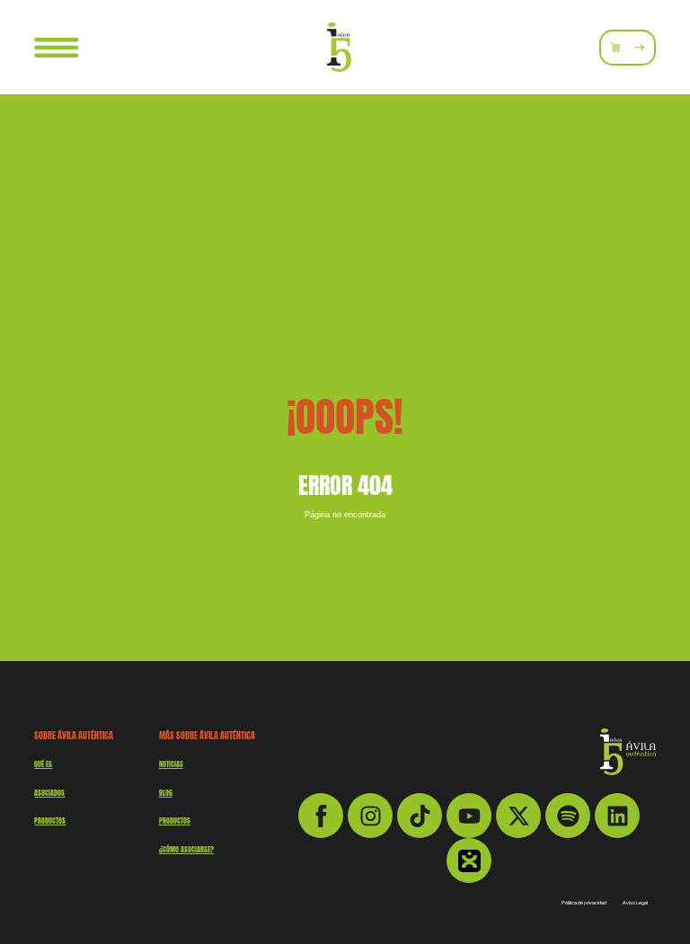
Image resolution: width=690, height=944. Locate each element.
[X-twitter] (518, 815)
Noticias (171, 764)
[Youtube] (469, 815)
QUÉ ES (43, 764)
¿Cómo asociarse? (186, 849)
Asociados (49, 793)
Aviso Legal (635, 903)
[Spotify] (567, 815)
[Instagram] (370, 815)
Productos (174, 821)
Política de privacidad (584, 903)
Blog (165, 793)
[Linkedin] (617, 815)
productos (50, 821)
